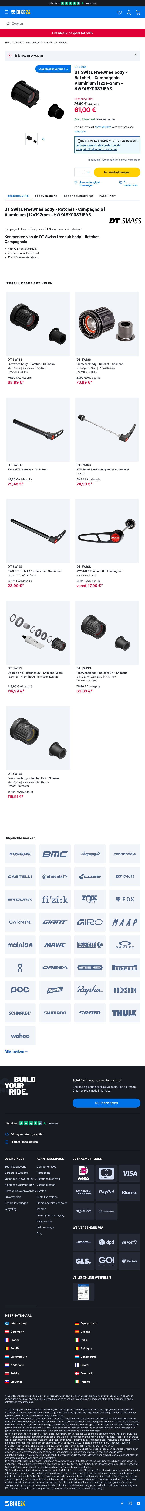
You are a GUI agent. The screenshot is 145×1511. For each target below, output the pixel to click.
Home (8, 42)
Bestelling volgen (47, 1196)
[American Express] (83, 1192)
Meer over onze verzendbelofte (38, 1457)
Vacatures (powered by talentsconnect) (21, 1178)
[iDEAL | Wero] (83, 1173)
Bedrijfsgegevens (15, 1166)
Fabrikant (107, 196)
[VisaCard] (129, 1173)
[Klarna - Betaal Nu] (129, 1192)
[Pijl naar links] (10, 429)
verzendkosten (89, 1395)
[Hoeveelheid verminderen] (78, 172)
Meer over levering (119, 1442)
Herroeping (43, 1172)
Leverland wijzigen (54, 1415)
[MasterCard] (106, 1173)
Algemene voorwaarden (19, 1184)
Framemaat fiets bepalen (52, 1203)
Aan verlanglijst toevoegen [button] (90, 184)
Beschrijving (18, 196)
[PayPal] (106, 1192)
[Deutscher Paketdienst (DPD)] (106, 1242)
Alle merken (14, 1051)
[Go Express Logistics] (106, 1261)
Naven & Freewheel (56, 42)
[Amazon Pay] (83, 1211)
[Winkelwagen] (138, 12)
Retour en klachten (48, 1178)
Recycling (11, 1209)
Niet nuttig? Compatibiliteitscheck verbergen (114, 159)
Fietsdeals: (60, 33)
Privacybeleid (13, 1196)
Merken (41, 1209)
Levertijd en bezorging (51, 1215)
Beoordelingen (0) (78, 196)
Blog (39, 1233)
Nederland (80, 131)
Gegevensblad (46, 196)
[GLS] (83, 1261)
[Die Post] (129, 1242)
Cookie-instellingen (16, 1203)
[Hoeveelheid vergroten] (88, 172)
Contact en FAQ (46, 1166)
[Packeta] (129, 1261)
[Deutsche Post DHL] (83, 1242)
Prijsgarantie (44, 1221)
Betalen (41, 1190)
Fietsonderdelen (34, 42)
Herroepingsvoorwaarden (20, 1190)
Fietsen (18, 42)
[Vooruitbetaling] (106, 1211)
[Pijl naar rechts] (66, 429)
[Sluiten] (135, 54)
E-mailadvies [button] (131, 184)
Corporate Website (16, 1172)
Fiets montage (45, 1227)
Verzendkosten (46, 1184)
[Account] (128, 12)
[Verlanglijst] (119, 12)
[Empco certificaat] (83, 1292)
